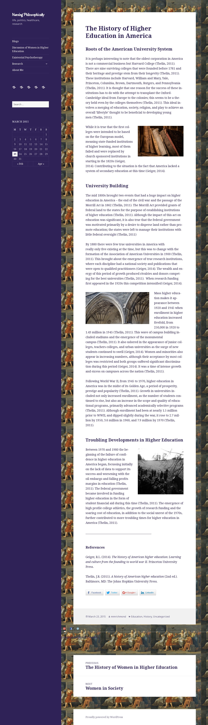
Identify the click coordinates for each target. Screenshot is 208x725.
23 (15, 154)
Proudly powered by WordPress (104, 717)
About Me (17, 70)
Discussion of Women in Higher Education (30, 49)
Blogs (15, 41)
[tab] (65, 628)
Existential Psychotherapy (27, 57)
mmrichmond (118, 616)
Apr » (41, 163)
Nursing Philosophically (28, 14)
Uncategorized (161, 616)
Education (136, 616)
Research (17, 63)
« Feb (20, 163)
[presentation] (64, 628)
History (148, 616)
